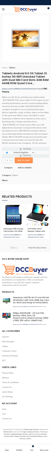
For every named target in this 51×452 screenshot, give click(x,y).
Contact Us (7, 387)
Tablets (12, 68)
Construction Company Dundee (15, 436)
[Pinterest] (25, 2)
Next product (47, 67)
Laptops (5, 336)
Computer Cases (9, 351)
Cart (4, 414)
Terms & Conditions (10, 382)
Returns (5, 377)
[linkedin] (28, 2)
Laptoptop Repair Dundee (19, 434)
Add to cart (23, 160)
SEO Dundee (7, 432)
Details (39, 89)
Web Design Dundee (31, 429)
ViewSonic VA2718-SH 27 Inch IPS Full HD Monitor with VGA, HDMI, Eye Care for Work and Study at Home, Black (31, 300)
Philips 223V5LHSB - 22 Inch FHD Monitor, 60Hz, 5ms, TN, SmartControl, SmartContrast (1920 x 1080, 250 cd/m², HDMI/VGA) (30, 317)
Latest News (7, 392)
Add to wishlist (25, 168)
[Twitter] (22, 2)
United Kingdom (20, 152)
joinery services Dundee (38, 434)
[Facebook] (19, 2)
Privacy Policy (8, 373)
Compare (8, 168)
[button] (21, 207)
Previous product (42, 67)
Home (4, 68)
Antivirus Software (10, 355)
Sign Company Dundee (31, 432)
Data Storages (8, 341)
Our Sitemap (7, 396)
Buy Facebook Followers (35, 436)
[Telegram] (31, 2)
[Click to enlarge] (7, 58)
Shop (4, 409)
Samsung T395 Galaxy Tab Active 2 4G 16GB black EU (13, 231)
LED (3, 360)
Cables (5, 346)
